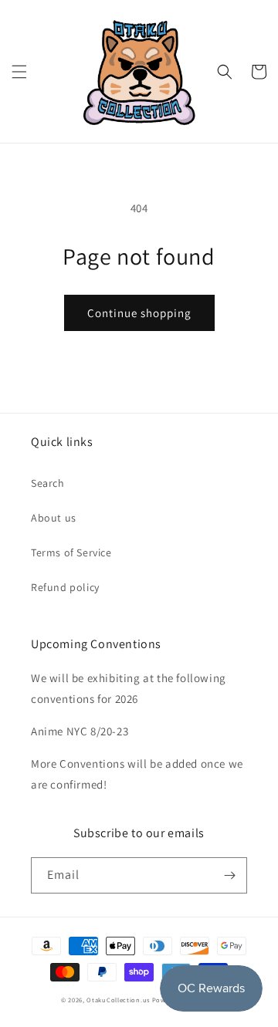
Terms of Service (71, 552)
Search (48, 483)
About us (53, 518)
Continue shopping (139, 313)
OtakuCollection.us (118, 999)
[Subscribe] (229, 875)
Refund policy (65, 587)
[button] (19, 72)
